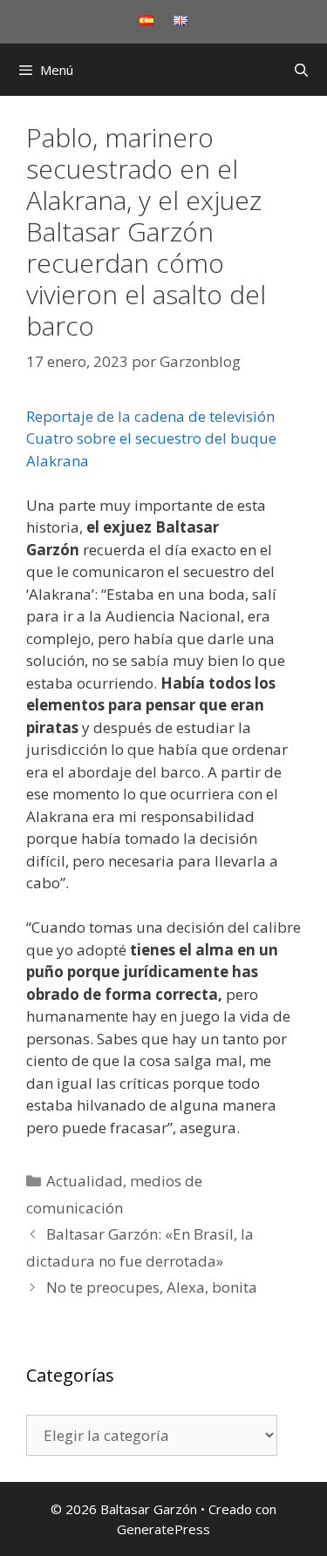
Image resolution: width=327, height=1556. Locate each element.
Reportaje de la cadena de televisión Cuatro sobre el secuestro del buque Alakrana (151, 438)
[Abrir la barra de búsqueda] (301, 70)
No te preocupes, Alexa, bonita (151, 1287)
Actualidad (84, 1181)
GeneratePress (163, 1529)
